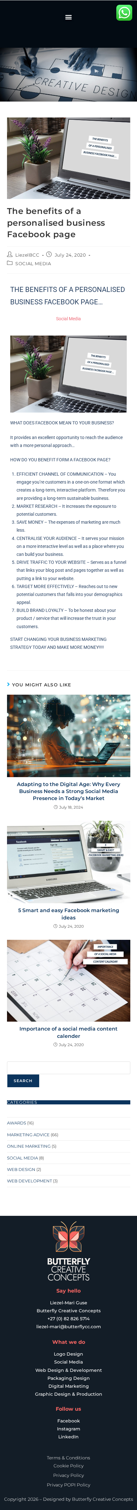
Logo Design (68, 1354)
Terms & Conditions (68, 1458)
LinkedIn (68, 1437)
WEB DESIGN (21, 1169)
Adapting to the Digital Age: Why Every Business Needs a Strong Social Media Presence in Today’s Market (68, 791)
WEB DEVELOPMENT (29, 1180)
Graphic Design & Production (68, 1394)
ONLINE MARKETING (29, 1146)
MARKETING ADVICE (28, 1134)
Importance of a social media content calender (68, 1032)
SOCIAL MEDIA (33, 263)
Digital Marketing (68, 1386)
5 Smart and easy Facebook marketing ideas (68, 913)
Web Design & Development (68, 1370)
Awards (16, 1122)
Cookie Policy (68, 1466)
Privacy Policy (68, 1475)
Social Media (68, 1362)
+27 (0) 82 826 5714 (68, 1319)
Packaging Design (68, 1378)
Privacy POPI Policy (68, 1485)
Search (23, 1080)
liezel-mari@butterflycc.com (68, 1326)
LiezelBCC (27, 255)
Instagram (68, 1429)
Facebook (68, 1421)
